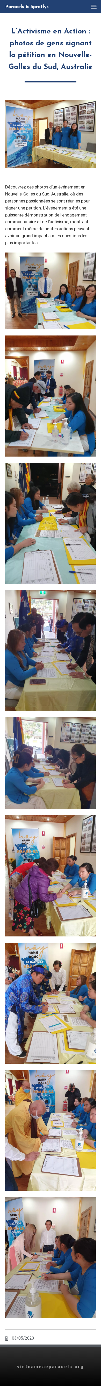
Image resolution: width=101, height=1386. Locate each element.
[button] (94, 6)
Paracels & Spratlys (27, 7)
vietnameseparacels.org (50, 1366)
